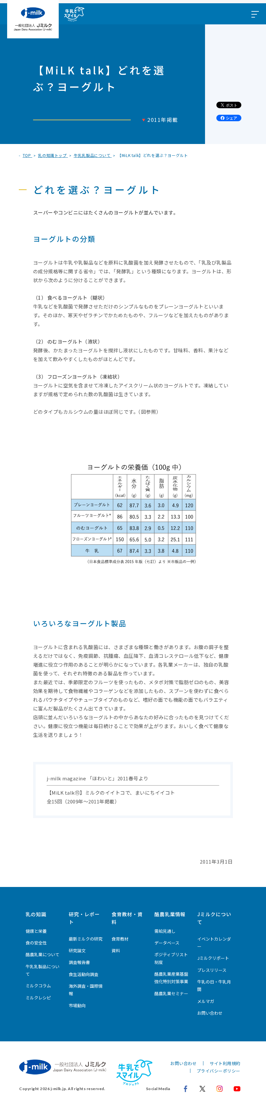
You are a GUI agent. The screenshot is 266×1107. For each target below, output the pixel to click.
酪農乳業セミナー (171, 993)
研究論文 (77, 950)
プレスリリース (211, 970)
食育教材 (120, 939)
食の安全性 (36, 943)
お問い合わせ (210, 1013)
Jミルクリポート (213, 958)
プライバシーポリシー (218, 1071)
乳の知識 (36, 914)
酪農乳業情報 (170, 914)
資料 (116, 950)
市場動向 (77, 1005)
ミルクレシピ (38, 998)
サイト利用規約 (225, 1063)
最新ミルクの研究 (86, 939)
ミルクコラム (38, 986)
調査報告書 (79, 962)
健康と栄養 (36, 931)
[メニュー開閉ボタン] (254, 13)
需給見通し (164, 931)
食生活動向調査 (83, 974)
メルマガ (205, 1001)
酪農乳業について (42, 954)
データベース (166, 943)
